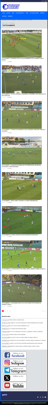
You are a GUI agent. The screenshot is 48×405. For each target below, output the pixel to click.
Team (13, 13)
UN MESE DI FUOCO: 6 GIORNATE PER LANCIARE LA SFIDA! (14, 328)
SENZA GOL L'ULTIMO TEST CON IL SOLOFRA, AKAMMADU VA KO (15, 325)
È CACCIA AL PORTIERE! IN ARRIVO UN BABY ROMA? (13, 320)
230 (4, 93)
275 (4, 302)
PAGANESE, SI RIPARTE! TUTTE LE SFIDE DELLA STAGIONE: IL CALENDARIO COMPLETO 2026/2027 (22, 331)
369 (4, 164)
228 (4, 234)
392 (4, 200)
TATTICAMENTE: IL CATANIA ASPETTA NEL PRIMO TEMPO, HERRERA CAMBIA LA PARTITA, (24, 269)
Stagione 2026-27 (20, 13)
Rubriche (42, 13)
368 (4, 129)
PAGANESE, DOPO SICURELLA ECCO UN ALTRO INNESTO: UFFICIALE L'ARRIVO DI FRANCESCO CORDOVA (24, 340)
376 (4, 268)
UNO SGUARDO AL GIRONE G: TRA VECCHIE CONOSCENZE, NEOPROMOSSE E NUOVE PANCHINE (22, 343)
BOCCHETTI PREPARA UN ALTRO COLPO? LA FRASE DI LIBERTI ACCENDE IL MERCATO (20, 337)
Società (8, 13)
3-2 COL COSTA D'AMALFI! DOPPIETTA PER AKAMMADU (14, 334)
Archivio (10, 16)
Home (3, 13)
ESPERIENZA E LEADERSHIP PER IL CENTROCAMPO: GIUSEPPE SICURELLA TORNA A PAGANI (20, 346)
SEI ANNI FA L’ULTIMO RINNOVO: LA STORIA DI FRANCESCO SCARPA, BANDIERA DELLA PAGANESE (22, 322)
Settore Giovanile (34, 13)
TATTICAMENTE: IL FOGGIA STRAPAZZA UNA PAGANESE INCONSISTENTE (20, 235)
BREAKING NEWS (6, 316)
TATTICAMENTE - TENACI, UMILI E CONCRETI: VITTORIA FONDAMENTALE (20, 200)
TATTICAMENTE (12, 23)
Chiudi (33, 403)
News (27, 13)
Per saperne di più (27, 403)
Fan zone (4, 16)
